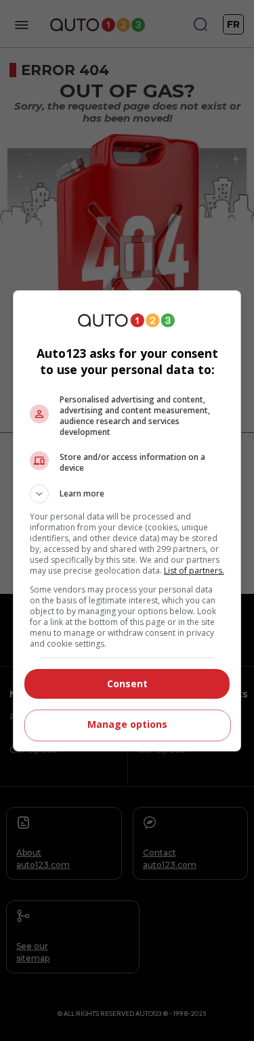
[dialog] (127, 520)
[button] (127, 493)
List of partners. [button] (194, 570)
